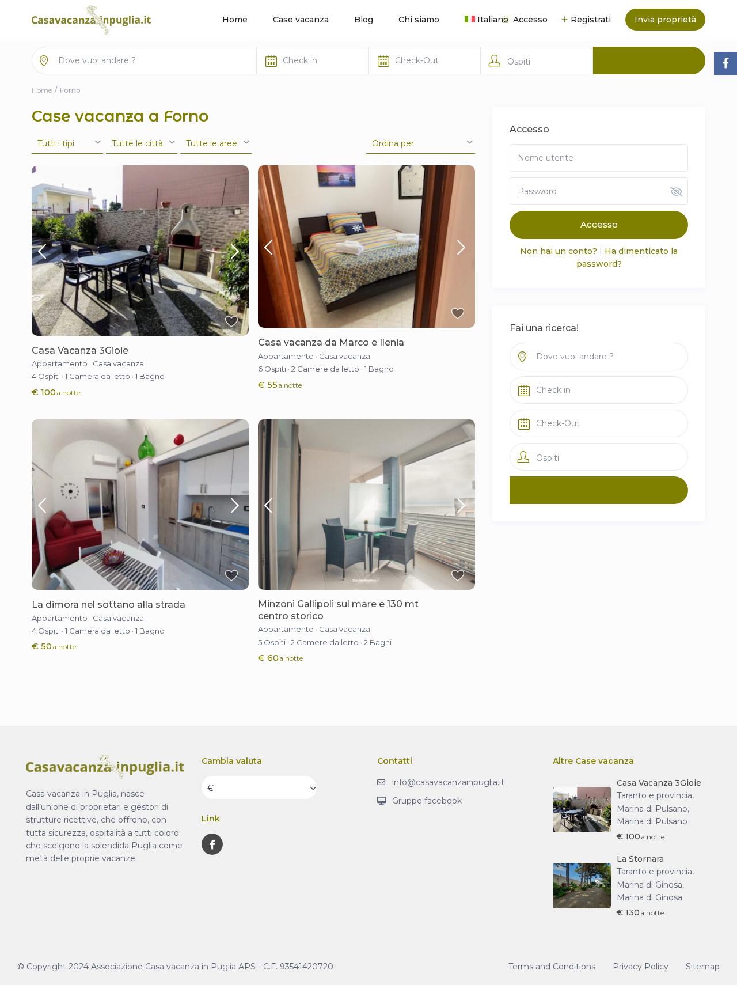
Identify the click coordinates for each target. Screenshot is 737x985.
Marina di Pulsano (652, 821)
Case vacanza (301, 19)
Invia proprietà (665, 19)
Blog (363, 19)
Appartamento (60, 363)
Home (235, 19)
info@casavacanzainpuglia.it (448, 782)
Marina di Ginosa (649, 897)
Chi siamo (418, 19)
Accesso (599, 224)
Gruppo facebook (427, 800)
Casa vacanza (118, 363)
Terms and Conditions (551, 966)
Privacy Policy (640, 966)
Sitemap (703, 966)
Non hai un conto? (558, 251)
